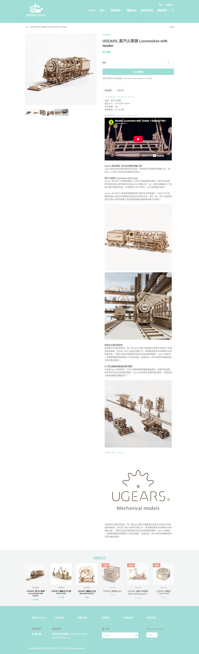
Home (91, 10)
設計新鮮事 (147, 10)
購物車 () (170, 5)
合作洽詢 (59, 617)
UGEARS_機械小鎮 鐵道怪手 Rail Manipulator (138, 592)
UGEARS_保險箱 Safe (112, 591)
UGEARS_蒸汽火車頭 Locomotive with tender (36, 593)
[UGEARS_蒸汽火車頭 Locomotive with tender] (35, 574)
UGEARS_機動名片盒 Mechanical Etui (87, 592)
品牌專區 (115, 10)
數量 (104, 63)
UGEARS (106, 35)
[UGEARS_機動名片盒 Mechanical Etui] (86, 574)
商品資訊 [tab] (108, 90)
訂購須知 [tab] (120, 90)
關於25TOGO (38, 617)
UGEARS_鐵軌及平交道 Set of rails (61, 592)
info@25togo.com (61, 637)
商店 (102, 10)
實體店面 (82, 617)
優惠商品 (132, 10)
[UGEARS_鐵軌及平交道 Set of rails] (61, 574)
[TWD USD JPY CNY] (156, 634)
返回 (172, 27)
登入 (160, 5)
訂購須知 (105, 617)
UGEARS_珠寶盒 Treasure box (163, 592)
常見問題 (151, 617)
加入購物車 (138, 72)
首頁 (26, 27)
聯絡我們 (162, 10)
